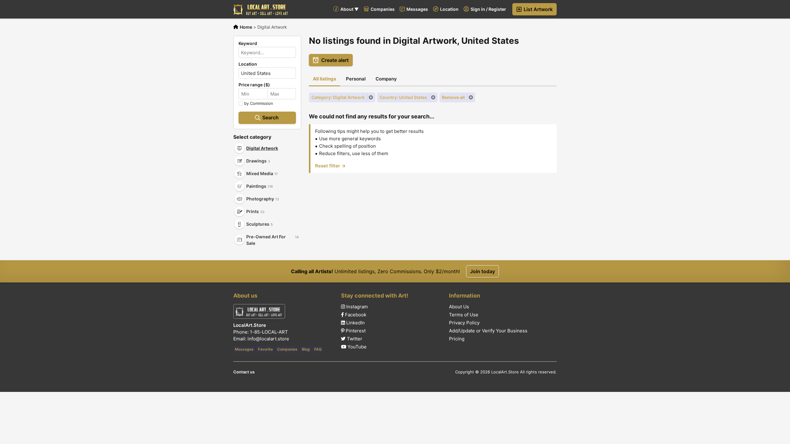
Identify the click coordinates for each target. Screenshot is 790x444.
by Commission (258, 103)
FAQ (318, 349)
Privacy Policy (464, 323)
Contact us (244, 371)
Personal (356, 79)
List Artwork (537, 9)
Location (449, 9)
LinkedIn (355, 323)
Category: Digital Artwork (338, 97)
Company (386, 79)
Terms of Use (463, 315)
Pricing (456, 339)
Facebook (355, 315)
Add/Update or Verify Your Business (488, 331)
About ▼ (349, 9)
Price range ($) (254, 84)
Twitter (354, 339)
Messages (416, 9)
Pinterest (355, 331)
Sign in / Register (488, 9)
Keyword (248, 43)
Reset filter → (330, 166)
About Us (459, 307)
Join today (482, 271)
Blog (306, 349)
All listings (324, 79)
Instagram (356, 307)
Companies (382, 9)
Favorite (265, 349)
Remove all (453, 97)
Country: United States (403, 97)
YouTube (356, 347)
